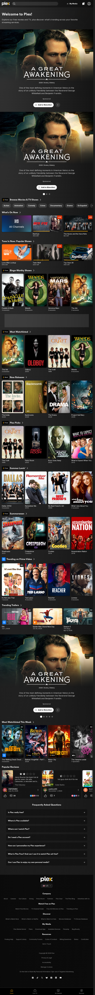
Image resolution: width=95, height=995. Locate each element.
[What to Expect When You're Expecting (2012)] (82, 444)
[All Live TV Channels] (16, 226)
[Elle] (16, 619)
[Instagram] (32, 977)
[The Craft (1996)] (59, 353)
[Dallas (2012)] (13, 490)
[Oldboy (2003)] (36, 353)
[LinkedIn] (56, 977)
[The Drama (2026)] (59, 399)
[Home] (6, 3)
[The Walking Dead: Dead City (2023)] (13, 743)
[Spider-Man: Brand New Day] (47, 619)
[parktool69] (45, 790)
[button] (89, 3)
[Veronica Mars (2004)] (59, 292)
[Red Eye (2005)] (47, 226)
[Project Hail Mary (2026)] (82, 399)
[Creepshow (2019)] (36, 535)
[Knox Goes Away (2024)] (59, 444)
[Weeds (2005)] (36, 292)
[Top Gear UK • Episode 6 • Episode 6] (78, 255)
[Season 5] (78, 619)
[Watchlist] (83, 3)
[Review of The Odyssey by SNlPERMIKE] (21, 778)
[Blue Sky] (46, 977)
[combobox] (37, 4)
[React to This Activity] (5, 795)
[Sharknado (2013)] (13, 535)
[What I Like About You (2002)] (82, 490)
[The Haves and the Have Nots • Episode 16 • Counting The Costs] (78, 226)
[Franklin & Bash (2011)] (13, 292)
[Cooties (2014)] (59, 535)
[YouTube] (60, 977)
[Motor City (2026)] (59, 743)
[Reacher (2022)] (59, 582)
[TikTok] (37, 977)
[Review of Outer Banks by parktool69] (61, 778)
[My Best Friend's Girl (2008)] (59, 490)
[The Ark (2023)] (82, 292)
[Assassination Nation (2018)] (82, 535)
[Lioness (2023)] (82, 582)
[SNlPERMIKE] (5, 790)
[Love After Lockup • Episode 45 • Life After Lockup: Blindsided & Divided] (16, 255)
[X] (42, 977)
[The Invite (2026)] (13, 399)
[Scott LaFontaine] (85, 790)
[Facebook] (51, 977)
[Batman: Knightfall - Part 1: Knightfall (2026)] (36, 743)
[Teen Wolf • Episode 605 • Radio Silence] (47, 255)
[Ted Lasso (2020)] (36, 582)
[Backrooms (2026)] (36, 399)
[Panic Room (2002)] (36, 444)
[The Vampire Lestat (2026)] (82, 743)
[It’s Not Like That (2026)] (13, 582)
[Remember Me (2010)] (36, 490)
